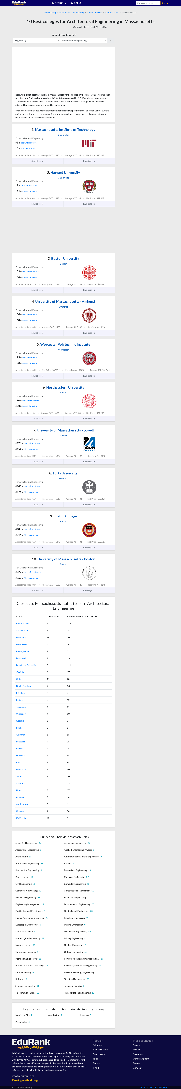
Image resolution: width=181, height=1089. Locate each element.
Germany (137, 1067)
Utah (18, 790)
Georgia (20, 720)
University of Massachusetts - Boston (63, 559)
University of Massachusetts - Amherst (63, 301)
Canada (136, 1045)
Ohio (18, 679)
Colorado (20, 783)
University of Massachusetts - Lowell (63, 430)
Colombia (138, 1054)
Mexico (136, 1049)
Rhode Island (22, 623)
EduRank (104, 27)
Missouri (20, 741)
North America (94, 12)
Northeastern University (63, 387)
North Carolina (23, 686)
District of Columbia (26, 665)
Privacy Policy (162, 1087)
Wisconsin (21, 713)
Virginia (20, 672)
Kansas (19, 762)
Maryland (21, 658)
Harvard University (63, 172)
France (136, 1063)
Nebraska (21, 769)
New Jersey (21, 644)
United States (111, 12)
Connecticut (22, 630)
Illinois (19, 727)
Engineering (50, 12)
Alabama (20, 734)
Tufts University (63, 473)
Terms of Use (146, 1087)
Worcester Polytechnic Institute (63, 344)
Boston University (63, 258)
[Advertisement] (36, 71)
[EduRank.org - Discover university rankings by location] (19, 2)
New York (21, 637)
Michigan (20, 693)
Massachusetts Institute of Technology (63, 129)
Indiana (19, 699)
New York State (100, 1049)
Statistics (36, 161)
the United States (29, 142)
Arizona (20, 797)
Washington (22, 804)
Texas (19, 776)
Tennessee (21, 706)
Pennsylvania (22, 651)
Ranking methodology (25, 1080)
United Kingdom (141, 1058)
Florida (19, 748)
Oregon (20, 811)
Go (110, 40)
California (21, 818)
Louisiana (20, 755)
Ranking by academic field (63, 34)
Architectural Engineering (71, 12)
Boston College (63, 516)
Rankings (87, 161)
